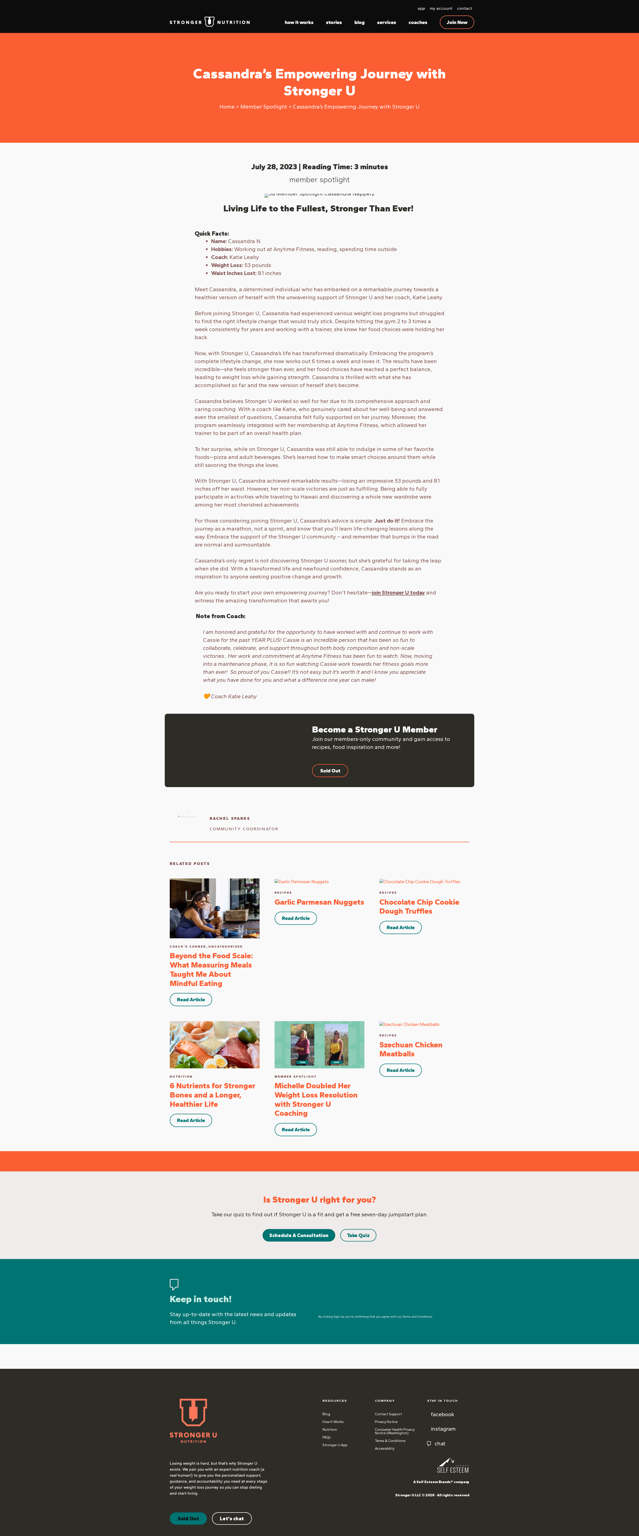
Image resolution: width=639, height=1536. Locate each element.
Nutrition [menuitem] (329, 1429)
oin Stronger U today (398, 592)
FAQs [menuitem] (326, 1437)
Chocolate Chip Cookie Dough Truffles (419, 906)
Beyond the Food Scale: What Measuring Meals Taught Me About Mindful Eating (211, 969)
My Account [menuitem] (441, 8)
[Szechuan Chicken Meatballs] (409, 1024)
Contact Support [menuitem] (388, 1414)
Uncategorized (225, 946)
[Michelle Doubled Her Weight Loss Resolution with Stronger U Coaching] (319, 1044)
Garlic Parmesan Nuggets (319, 902)
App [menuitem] (421, 8)
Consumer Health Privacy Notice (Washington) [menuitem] (395, 1431)
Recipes (283, 892)
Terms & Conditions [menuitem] (390, 1441)
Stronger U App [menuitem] (334, 1445)
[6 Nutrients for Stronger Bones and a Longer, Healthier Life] (215, 1044)
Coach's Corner (188, 946)
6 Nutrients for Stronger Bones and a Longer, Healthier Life (212, 1095)
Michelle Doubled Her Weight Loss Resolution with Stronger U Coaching (316, 1099)
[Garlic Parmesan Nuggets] (302, 881)
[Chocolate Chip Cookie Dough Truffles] (419, 881)
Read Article (191, 999)
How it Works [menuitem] (333, 1422)
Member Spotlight (319, 179)
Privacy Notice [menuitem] (386, 1422)
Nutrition (181, 1076)
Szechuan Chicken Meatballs (411, 1049)
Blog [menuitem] (326, 1414)
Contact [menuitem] (464, 8)
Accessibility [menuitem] (384, 1448)
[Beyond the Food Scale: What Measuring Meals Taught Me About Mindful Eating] (215, 908)
